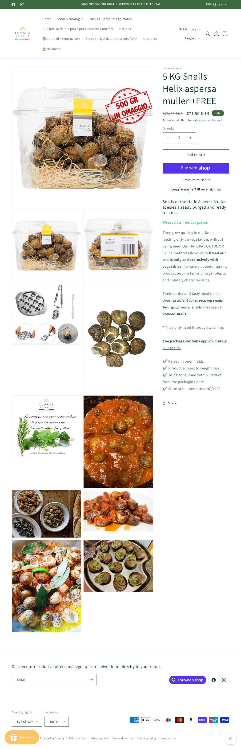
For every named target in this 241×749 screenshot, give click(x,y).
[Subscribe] (91, 679)
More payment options (195, 179)
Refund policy (77, 738)
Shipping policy (147, 738)
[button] (208, 33)
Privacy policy (99, 738)
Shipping (187, 120)
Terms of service (122, 738)
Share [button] (172, 403)
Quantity (168, 128)
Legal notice (168, 738)
